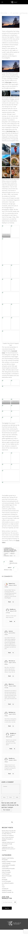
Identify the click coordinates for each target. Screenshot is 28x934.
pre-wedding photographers (8, 883)
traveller (12, 551)
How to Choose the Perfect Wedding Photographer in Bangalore (8, 839)
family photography (6, 870)
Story (3, 885)
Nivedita (12, 609)
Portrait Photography (6, 881)
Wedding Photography (6, 890)
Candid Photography (6, 863)
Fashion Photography (6, 872)
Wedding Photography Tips (7, 892)
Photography (4, 879)
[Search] (11, 822)
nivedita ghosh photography (8, 548)
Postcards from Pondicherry (8, 835)
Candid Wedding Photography (8, 868)
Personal (7, 555)
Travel (11, 555)
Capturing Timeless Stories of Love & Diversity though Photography (8, 844)
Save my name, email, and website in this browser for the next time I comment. (9, 805)
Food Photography (6, 874)
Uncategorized (5, 888)
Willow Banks (8, 82)
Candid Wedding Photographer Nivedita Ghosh (8, 866)
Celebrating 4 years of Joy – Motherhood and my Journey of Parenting (8, 849)
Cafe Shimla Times (10, 131)
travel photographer (8, 550)
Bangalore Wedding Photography (9, 861)
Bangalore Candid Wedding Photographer (8, 859)
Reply (9, 601)
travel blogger (12, 549)
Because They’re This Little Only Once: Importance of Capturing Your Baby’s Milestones (8, 832)
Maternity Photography (7, 875)
